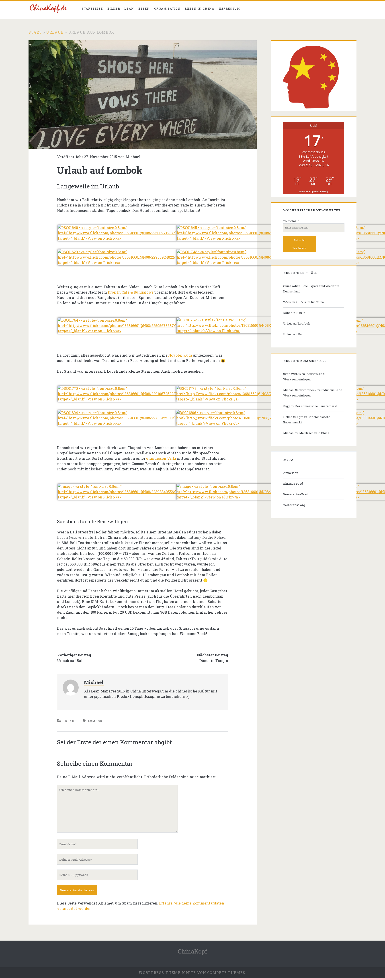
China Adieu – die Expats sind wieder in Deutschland (311, 288)
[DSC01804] (117, 423)
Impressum (229, 8)
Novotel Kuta (180, 355)
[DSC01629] (117, 262)
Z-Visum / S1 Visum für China (303, 302)
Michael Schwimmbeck (300, 390)
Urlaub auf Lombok (296, 323)
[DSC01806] (235, 423)
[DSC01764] (117, 331)
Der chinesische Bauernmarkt (316, 406)
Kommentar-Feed (295, 494)
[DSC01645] (236, 238)
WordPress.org (294, 505)
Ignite (189, 972)
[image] (117, 497)
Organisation (167, 8)
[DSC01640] (117, 238)
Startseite (92, 8)
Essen (144, 8)
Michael (133, 156)
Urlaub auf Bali (70, 660)
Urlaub (55, 32)
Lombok (95, 721)
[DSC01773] (235, 399)
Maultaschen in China (314, 433)
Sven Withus (292, 374)
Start (35, 32)
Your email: (291, 221)
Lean (129, 8)
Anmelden (290, 473)
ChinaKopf (192, 951)
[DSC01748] (236, 262)
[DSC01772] (117, 399)
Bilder (113, 8)
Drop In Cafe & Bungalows (131, 292)
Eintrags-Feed (293, 484)
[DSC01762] (235, 330)
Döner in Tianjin (213, 660)
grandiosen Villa (161, 458)
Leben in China (199, 8)
